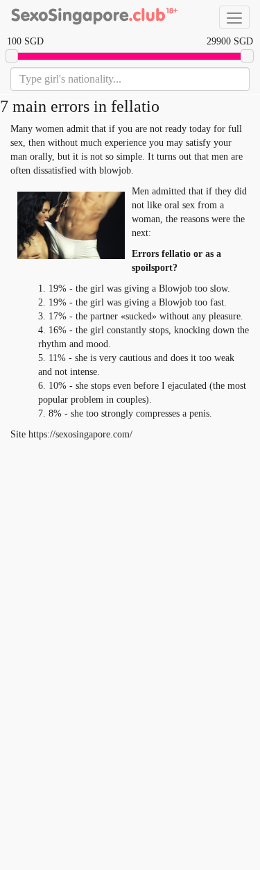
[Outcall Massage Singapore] (93, 17)
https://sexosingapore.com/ (80, 434)
